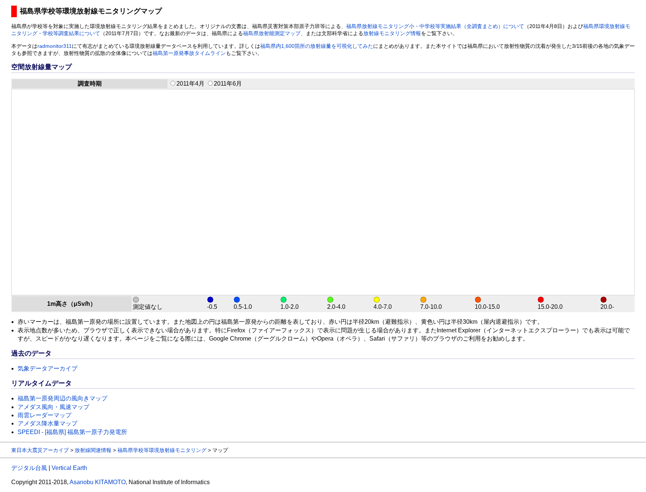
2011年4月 (190, 83)
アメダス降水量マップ (47, 423)
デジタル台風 (29, 468)
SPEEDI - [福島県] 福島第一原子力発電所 (72, 432)
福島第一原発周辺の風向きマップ (62, 398)
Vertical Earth (69, 468)
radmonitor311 (54, 46)
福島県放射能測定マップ (272, 33)
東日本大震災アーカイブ (40, 450)
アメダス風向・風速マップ (53, 407)
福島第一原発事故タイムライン (189, 53)
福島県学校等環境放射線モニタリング (161, 450)
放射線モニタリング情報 (392, 33)
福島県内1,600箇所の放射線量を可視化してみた (316, 46)
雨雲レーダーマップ (44, 415)
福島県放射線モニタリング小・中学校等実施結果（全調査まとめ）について (435, 26)
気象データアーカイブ (47, 368)
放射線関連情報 (93, 450)
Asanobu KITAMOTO (98, 482)
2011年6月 (228, 83)
